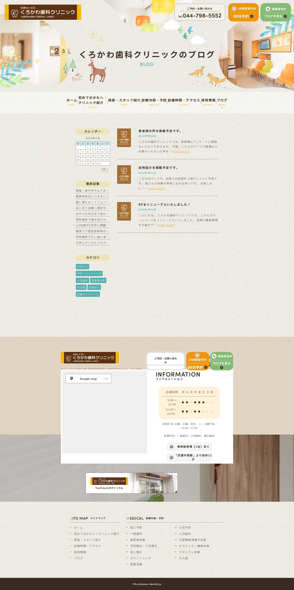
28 (83, 163)
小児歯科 (82, 280)
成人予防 (136, 527)
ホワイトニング (140, 558)
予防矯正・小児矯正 (144, 546)
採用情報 (80, 552)
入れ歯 (183, 558)
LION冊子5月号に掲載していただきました (104, 225)
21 (83, 159)
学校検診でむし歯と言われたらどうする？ (104, 237)
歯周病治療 (137, 540)
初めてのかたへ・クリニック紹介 (97, 534)
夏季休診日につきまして (92, 196)
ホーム (78, 527)
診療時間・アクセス (87, 546)
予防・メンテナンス (89, 273)
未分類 (81, 287)
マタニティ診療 (189, 552)
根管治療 (136, 564)
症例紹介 (94, 287)
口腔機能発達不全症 (192, 540)
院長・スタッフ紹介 (87, 540)
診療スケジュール (88, 294)
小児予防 (185, 527)
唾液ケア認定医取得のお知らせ (97, 231)
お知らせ (82, 266)
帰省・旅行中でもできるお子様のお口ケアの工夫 (109, 190)
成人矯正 (136, 552)
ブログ (78, 558)
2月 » (105, 169)
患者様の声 (98, 280)
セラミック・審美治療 (194, 546)
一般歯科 (136, 534)
